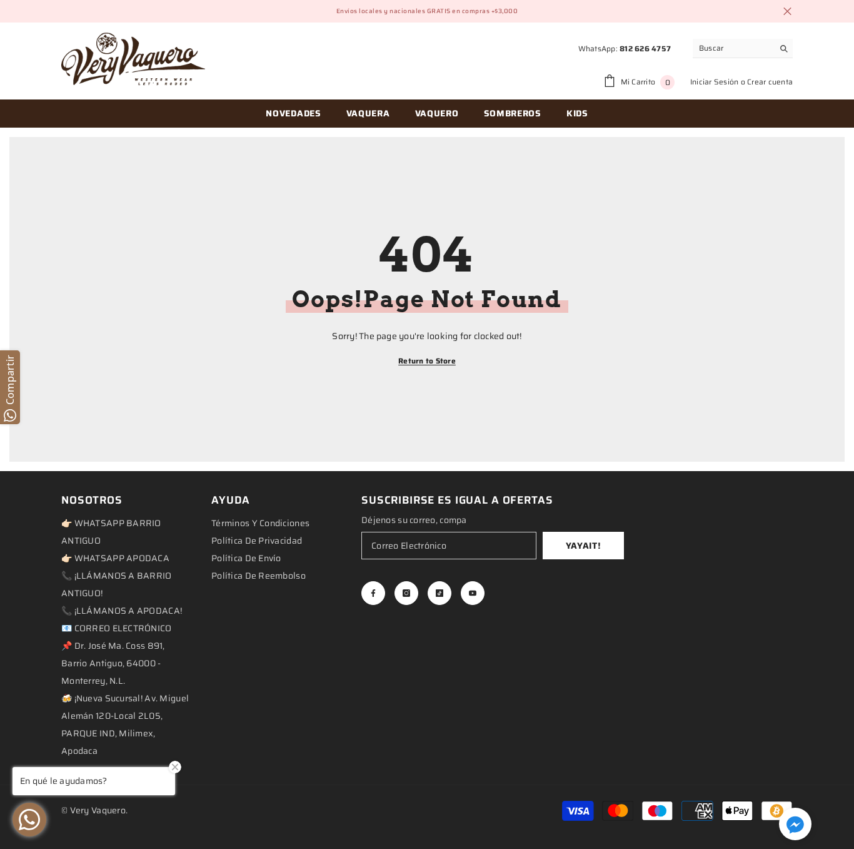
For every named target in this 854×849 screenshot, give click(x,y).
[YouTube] (473, 593)
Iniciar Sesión (714, 82)
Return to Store (427, 361)
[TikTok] (439, 593)
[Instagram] (406, 593)
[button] (795, 824)
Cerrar (787, 11)
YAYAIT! (583, 545)
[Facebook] (373, 593)
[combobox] (733, 48)
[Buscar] (743, 48)
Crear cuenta (770, 82)
